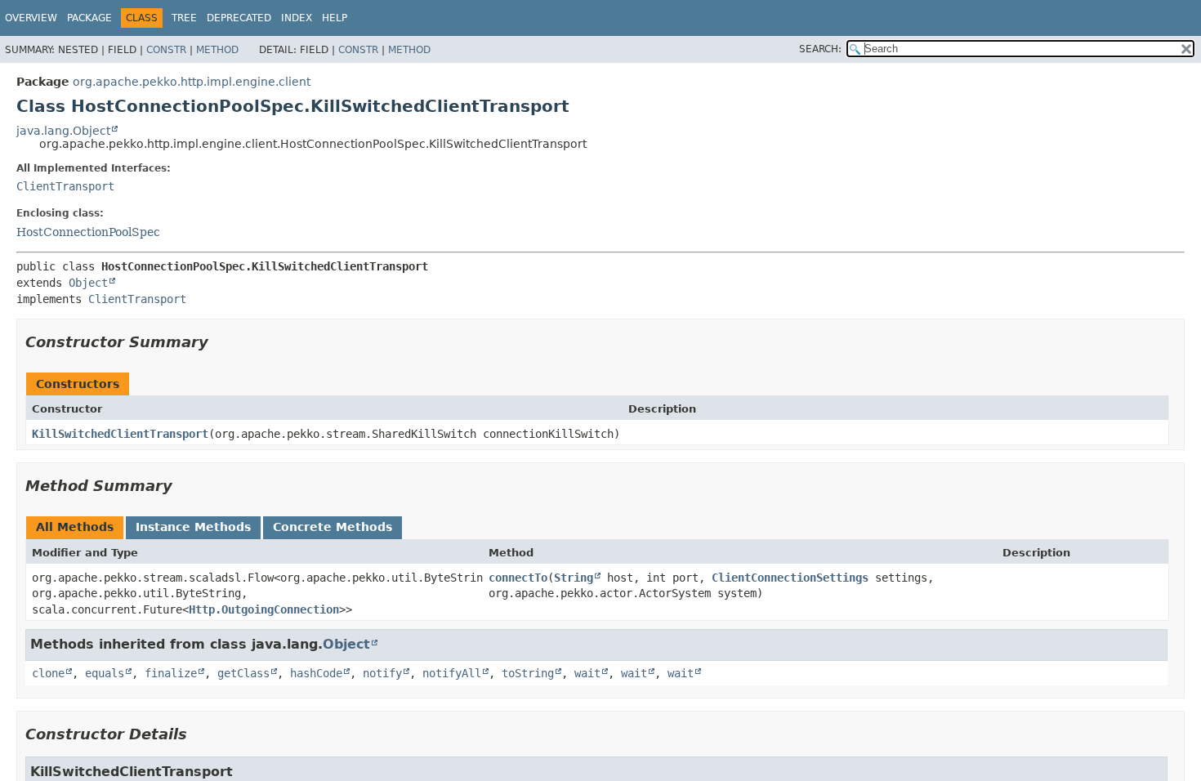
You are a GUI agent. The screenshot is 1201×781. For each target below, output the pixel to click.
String (573, 577)
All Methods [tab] (75, 526)
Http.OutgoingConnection (264, 609)
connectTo (518, 577)
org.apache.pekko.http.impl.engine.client (191, 81)
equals (104, 673)
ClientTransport (65, 186)
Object (88, 282)
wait (587, 673)
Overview (31, 18)
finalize (171, 673)
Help (334, 18)
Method (217, 50)
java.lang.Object (63, 130)
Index (296, 18)
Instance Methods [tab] (193, 526)
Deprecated (239, 18)
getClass (243, 673)
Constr (166, 50)
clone (48, 673)
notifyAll (451, 673)
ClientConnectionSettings (790, 577)
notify (382, 673)
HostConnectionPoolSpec (88, 232)
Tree (184, 18)
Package (89, 18)
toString (528, 673)
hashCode (316, 673)
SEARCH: (820, 49)
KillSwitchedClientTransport (120, 433)
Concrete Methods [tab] (332, 526)
